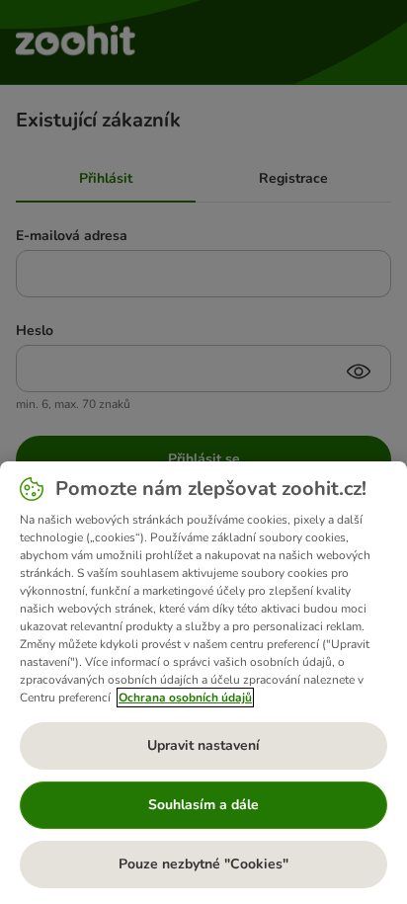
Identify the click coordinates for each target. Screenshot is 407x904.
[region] (203, 682)
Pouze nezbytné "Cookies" (203, 864)
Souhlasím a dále (203, 804)
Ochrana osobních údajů (185, 697)
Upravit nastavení (203, 745)
